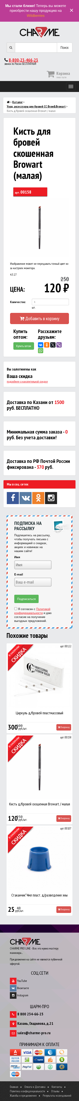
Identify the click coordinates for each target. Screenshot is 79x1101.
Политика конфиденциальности (27, 1091)
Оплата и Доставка (34, 1087)
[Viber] (59, 345)
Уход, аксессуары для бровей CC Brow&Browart (36, 106)
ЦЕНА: (16, 289)
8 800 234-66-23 (30, 1013)
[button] (64, 202)
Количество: (18, 302)
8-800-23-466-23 (23, 60)
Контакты (57, 1087)
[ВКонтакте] (40, 345)
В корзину (65, 727)
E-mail (18, 574)
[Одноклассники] (46, 345)
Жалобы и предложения (23, 1095)
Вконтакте (22, 988)
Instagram (22, 995)
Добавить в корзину (41, 318)
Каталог (17, 102)
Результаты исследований (57, 1095)
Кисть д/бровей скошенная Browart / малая (39, 803)
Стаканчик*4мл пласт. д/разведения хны (39, 895)
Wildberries (36, 16)
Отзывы (55, 1091)
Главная (14, 1087)
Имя (17, 557)
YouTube (21, 981)
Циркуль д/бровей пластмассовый (39, 712)
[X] (53, 345)
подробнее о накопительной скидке (27, 381)
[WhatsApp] (40, 350)
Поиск (65, 47)
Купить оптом (23, 346)
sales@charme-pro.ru (33, 1032)
